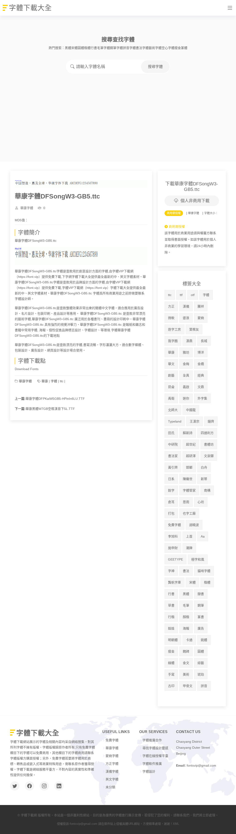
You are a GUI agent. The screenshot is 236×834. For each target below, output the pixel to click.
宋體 (74, 48)
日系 (171, 479)
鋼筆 (201, 605)
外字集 (202, 398)
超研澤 (191, 456)
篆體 (184, 48)
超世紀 (191, 444)
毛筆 (186, 605)
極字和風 (197, 559)
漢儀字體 (112, 771)
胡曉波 (194, 525)
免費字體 (174, 525)
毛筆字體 (103, 48)
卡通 (189, 640)
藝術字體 (155, 48)
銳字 (171, 490)
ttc (61, 381)
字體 (54, 381)
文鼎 (201, 387)
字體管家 (189, 490)
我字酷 (173, 341)
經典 (201, 375)
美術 (186, 674)
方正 (171, 306)
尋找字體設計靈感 (155, 748)
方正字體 (112, 763)
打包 (171, 513)
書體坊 (209, 444)
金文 (186, 663)
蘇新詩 (187, 433)
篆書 (201, 617)
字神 (171, 571)
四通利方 (207, 433)
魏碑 (186, 651)
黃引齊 (173, 467)
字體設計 (148, 771)
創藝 (171, 375)
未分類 (110, 787)
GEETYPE (175, 559)
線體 (171, 663)
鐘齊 (211, 421)
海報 (186, 628)
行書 (94, 48)
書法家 (173, 456)
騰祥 (201, 306)
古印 (171, 686)
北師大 (173, 410)
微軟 (171, 318)
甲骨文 (187, 686)
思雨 (186, 502)
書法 (186, 571)
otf (193, 295)
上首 (189, 536)
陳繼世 (187, 479)
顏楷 (186, 617)
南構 (207, 490)
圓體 (81, 48)
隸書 (201, 594)
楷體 (87, 48)
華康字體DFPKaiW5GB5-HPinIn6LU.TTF (55, 398)
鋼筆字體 (116, 48)
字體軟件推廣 (152, 763)
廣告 (201, 628)
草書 (171, 605)
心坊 (201, 502)
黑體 (68, 48)
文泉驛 (209, 456)
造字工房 (174, 329)
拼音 (204, 686)
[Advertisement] (118, 108)
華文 (171, 364)
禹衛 (171, 398)
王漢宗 (194, 421)
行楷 (171, 617)
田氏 (171, 433)
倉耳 (171, 502)
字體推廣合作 (152, 740)
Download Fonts (26, 369)
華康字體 (26, 208)
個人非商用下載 (194, 200)
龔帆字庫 (174, 582)
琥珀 (201, 674)
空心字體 (168, 48)
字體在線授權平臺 (155, 755)
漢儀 (186, 306)
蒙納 (201, 318)
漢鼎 (189, 341)
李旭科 (173, 536)
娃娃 (171, 628)
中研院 (173, 444)
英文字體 (112, 779)
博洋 (201, 352)
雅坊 (186, 352)
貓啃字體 (204, 571)
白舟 (204, 467)
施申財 (173, 548)
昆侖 (171, 387)
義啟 (186, 387)
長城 (204, 341)
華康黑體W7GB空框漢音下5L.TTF (50, 409)
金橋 (201, 364)
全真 (186, 375)
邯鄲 (189, 467)
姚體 (204, 640)
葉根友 (194, 329)
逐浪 (186, 318)
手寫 (171, 674)
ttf (181, 295)
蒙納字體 (112, 755)
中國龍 (191, 410)
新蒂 (204, 479)
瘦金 (177, 48)
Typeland (174, 421)
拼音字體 (129, 48)
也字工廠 (189, 513)
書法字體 (142, 48)
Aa (203, 536)
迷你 (186, 398)
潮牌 (189, 548)
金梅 (186, 364)
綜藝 (201, 663)
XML (176, 823)
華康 (44, 381)
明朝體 (173, 640)
